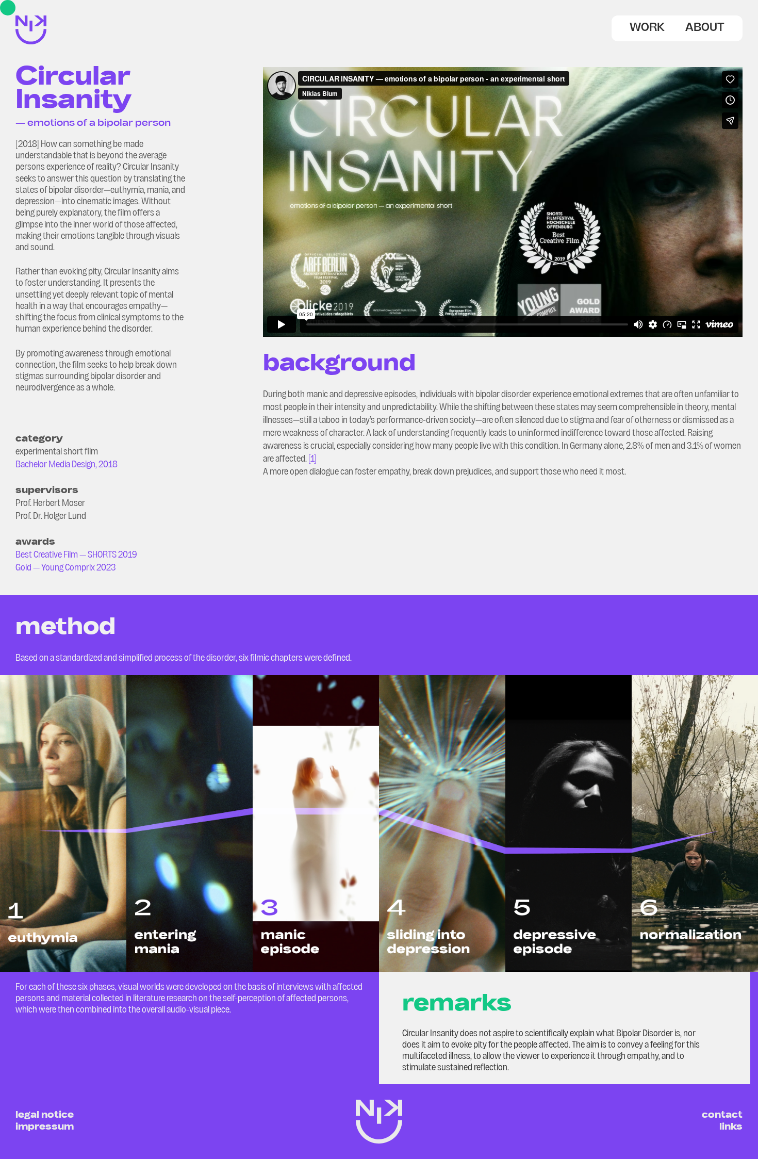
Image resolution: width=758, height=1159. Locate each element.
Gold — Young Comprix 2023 (65, 568)
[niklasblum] (30, 41)
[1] (312, 459)
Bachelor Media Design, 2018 (66, 465)
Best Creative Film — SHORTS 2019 (76, 555)
